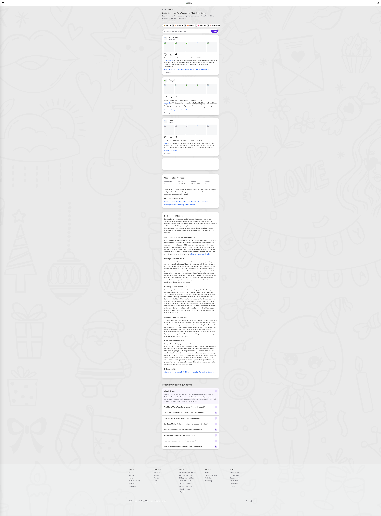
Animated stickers (185, 481)
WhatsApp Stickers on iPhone (200, 202)
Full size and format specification (200, 254)
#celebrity (205, 69)
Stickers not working (185, 486)
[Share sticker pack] (176, 54)
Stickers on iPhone (185, 483)
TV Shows (157, 472)
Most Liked (132, 483)
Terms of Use (234, 472)
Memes (156, 475)
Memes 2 (167, 103)
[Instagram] (250, 501)
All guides (182, 492)
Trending (131, 475)
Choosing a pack (184, 489)
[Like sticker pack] (165, 54)
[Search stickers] (378, 3)
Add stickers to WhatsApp (187, 472)
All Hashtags (132, 486)
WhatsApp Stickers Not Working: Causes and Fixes (179, 205)
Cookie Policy (234, 481)
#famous (199, 69)
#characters (191, 69)
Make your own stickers (186, 478)
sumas (166, 143)
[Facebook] (246, 501)
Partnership (208, 481)
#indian (178, 110)
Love (155, 483)
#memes (172, 69)
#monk (178, 69)
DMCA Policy (234, 483)
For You (131, 472)
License (232, 486)
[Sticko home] (190, 3)
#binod (183, 110)
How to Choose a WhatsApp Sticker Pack (177, 202)
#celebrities (174, 150)
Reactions (157, 478)
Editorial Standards (211, 475)
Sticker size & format (186, 475)
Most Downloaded (134, 481)
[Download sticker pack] (170, 54)
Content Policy (234, 478)
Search (215, 31)
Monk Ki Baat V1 (169, 60)
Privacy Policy (234, 475)
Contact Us (208, 478)
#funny (166, 69)
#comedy (184, 69)
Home (164, 9)
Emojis (156, 481)
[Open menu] (3, 3)
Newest (131, 478)
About (207, 472)
